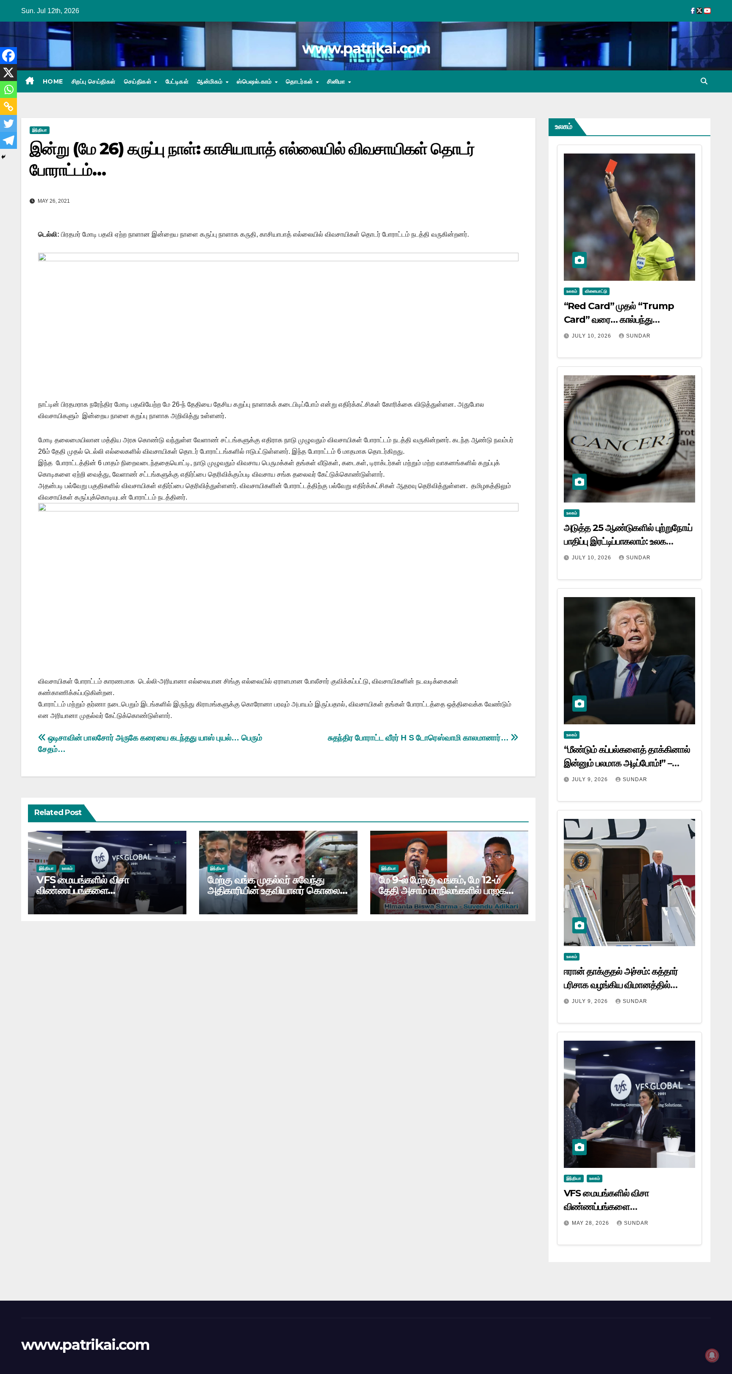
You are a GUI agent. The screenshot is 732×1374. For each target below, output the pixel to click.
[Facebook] (8, 55)
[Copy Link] (8, 106)
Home (53, 81)
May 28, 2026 (591, 1223)
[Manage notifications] (712, 1355)
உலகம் (67, 868)
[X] (8, 72)
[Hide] (3, 157)
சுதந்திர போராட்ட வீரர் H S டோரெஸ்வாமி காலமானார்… (419, 737)
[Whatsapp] (8, 89)
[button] (704, 81)
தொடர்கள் (300, 81)
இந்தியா (39, 130)
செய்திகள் (138, 81)
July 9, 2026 (591, 779)
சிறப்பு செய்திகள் (94, 81)
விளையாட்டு (596, 291)
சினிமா (337, 81)
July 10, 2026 (592, 336)
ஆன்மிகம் (211, 81)
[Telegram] (8, 140)
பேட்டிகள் (177, 81)
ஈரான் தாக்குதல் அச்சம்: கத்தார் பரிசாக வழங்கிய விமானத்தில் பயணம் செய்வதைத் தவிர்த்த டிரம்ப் (626, 985)
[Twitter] (8, 123)
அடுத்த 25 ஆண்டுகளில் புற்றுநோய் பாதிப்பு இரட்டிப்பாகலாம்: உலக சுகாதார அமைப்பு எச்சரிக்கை (628, 541)
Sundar (638, 336)
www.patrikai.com (366, 48)
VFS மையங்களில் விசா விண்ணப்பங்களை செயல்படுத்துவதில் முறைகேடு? (98, 890)
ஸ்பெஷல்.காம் (255, 81)
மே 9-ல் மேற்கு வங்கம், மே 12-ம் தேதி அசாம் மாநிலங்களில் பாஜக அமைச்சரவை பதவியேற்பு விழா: (442, 890)
